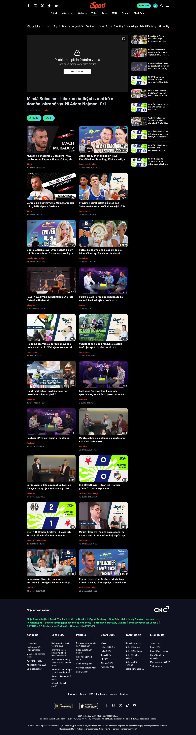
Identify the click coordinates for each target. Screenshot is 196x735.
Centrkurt (83, 258)
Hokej (46, 110)
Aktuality (31, 305)
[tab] (35, 26)
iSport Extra (84, 211)
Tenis (104, 13)
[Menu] (167, 5)
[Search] (161, 5)
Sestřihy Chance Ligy (88, 493)
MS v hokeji (67, 13)
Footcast (83, 399)
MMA (114, 13)
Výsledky (82, 13)
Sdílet (36, 118)
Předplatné (144, 5)
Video (94, 13)
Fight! (29, 164)
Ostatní (125, 13)
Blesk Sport (139, 13)
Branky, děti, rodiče (88, 164)
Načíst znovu (77, 71)
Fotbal (54, 13)
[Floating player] (124, 39)
